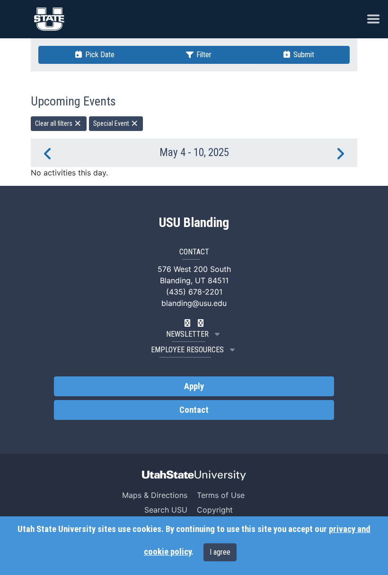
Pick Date (99, 54)
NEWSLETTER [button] (187, 334)
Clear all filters (54, 123)
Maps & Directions (154, 495)
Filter (203, 54)
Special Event (112, 123)
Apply (194, 386)
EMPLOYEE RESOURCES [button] (187, 350)
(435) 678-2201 (194, 291)
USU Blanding (194, 222)
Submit (302, 54)
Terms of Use (221, 495)
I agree (220, 552)
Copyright (215, 509)
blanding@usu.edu (194, 303)
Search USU (165, 509)
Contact (194, 410)
